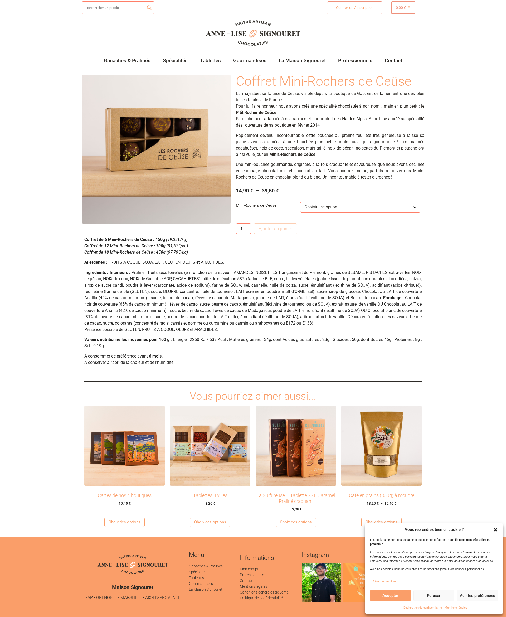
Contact (393, 60)
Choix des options (124, 522)
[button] (495, 529)
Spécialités (175, 60)
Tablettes (210, 60)
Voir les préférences (477, 595)
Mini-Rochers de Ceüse (256, 206)
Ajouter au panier (275, 228)
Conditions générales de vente (264, 592)
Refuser (433, 595)
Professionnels (355, 60)
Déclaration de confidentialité (422, 607)
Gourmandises (249, 60)
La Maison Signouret (302, 60)
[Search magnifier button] (149, 7)
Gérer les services (385, 581)
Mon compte (250, 569)
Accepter (390, 595)
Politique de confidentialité (261, 598)
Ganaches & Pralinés (127, 60)
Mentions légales (456, 607)
